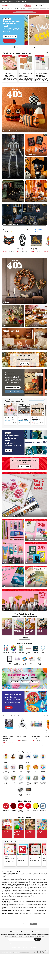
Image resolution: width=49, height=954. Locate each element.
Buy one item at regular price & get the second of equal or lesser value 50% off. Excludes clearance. (24, 898)
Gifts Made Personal (23, 420)
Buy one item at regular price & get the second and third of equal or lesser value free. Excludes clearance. (24, 905)
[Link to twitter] (43, 952)
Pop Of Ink (34, 420)
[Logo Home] (6, 5)
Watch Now (7, 37)
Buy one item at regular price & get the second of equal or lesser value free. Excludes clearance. (24, 902)
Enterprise (18, 1)
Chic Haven (7, 420)
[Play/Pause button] (15, 47)
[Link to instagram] (37, 952)
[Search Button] (13, 5)
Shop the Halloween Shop (12, 387)
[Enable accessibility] (46, 951)
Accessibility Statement (24, 952)
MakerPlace (11, 1)
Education (23, 1)
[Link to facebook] (35, 952)
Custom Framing (4, 1)
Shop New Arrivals (24, 466)
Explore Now (24, 363)
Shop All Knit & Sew (24, 637)
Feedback (34, 923)
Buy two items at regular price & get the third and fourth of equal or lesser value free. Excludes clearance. (24, 911)
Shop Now (8, 450)
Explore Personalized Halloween (14, 391)
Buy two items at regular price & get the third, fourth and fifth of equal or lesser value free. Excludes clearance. (24, 914)
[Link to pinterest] (40, 952)
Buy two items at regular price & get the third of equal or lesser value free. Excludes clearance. (24, 908)
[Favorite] (15, 404)
